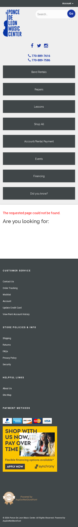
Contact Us (8, 281)
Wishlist (7, 294)
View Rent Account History (16, 314)
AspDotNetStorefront (12, 521)
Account (67, 3)
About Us (7, 388)
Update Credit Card (12, 307)
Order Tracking (10, 288)
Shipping (7, 338)
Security (7, 364)
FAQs (5, 351)
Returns (7, 345)
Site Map (7, 395)
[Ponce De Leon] (16, 23)
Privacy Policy (10, 358)
